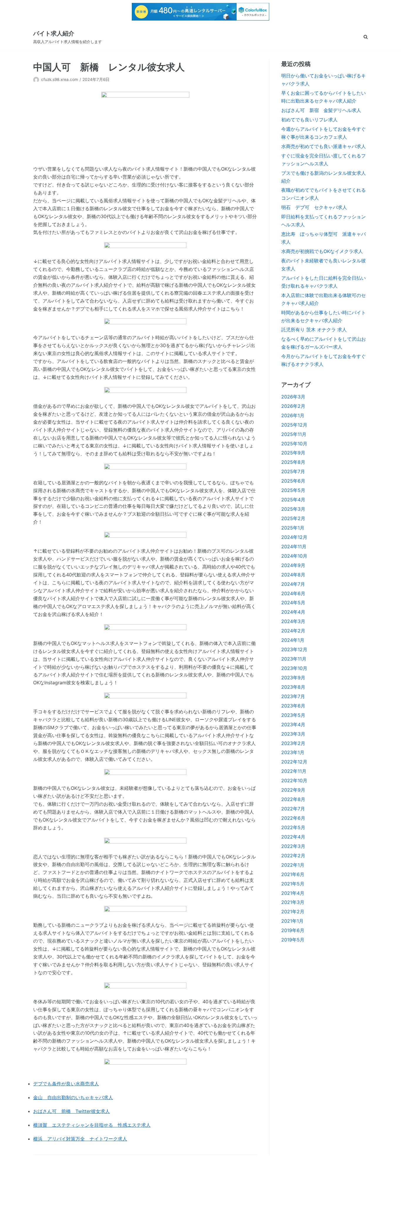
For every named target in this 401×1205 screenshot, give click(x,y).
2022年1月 (292, 865)
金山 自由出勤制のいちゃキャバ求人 (73, 1097)
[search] (365, 37)
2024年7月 (293, 584)
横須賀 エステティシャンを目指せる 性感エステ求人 (92, 1125)
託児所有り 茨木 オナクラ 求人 (314, 329)
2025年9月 (293, 453)
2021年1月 (292, 921)
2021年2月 (292, 911)
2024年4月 (293, 612)
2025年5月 (293, 490)
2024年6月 (293, 593)
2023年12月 (294, 649)
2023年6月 (293, 706)
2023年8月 (293, 687)
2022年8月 (293, 799)
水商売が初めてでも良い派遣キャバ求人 (323, 146)
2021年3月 (292, 902)
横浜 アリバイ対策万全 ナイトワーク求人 (80, 1139)
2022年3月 (293, 846)
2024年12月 (294, 537)
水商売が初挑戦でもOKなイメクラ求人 (322, 251)
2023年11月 (293, 659)
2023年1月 (292, 752)
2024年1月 (292, 640)
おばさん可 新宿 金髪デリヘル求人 (321, 110)
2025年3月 (293, 509)
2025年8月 (293, 462)
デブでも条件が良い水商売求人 (66, 1084)
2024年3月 (293, 621)
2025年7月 (293, 471)
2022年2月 (293, 855)
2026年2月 (293, 406)
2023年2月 (293, 743)
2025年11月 (293, 434)
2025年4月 (293, 500)
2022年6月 (293, 818)
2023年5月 (293, 715)
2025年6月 (293, 481)
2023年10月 (294, 668)
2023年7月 (293, 696)
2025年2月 (293, 518)
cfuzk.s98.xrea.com (59, 79)
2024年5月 (293, 602)
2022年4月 (293, 837)
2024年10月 (294, 556)
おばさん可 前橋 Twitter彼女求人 (71, 1111)
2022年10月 (294, 780)
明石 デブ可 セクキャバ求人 (314, 207)
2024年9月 (293, 565)
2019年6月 (292, 930)
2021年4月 (292, 893)
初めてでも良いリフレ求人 (309, 120)
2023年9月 (293, 677)
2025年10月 (294, 444)
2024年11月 (293, 546)
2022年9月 (293, 790)
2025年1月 (292, 528)
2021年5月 (292, 884)
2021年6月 (292, 874)
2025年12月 (294, 425)
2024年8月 (293, 575)
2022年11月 (293, 771)
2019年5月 (292, 940)
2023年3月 (293, 734)
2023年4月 (293, 724)
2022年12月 (294, 762)
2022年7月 (293, 809)
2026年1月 (292, 415)
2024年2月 (293, 631)
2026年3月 (293, 397)
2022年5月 (293, 827)
